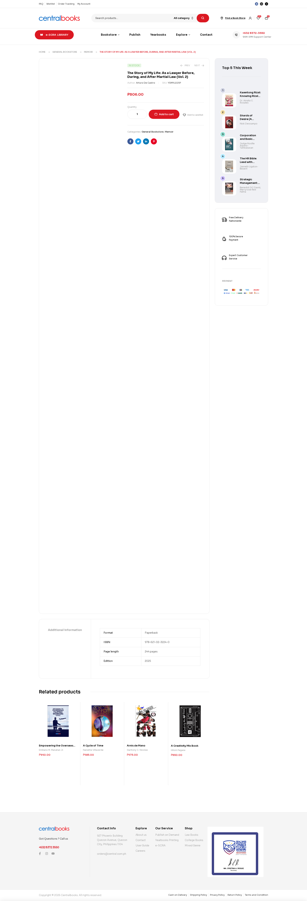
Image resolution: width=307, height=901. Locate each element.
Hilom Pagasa (178, 750)
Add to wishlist (195, 115)
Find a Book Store (235, 18)
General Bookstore (64, 52)
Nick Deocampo (248, 123)
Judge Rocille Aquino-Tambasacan (247, 145)
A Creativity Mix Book (184, 745)
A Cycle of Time (93, 745)
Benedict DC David (250, 187)
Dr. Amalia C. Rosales (246, 101)
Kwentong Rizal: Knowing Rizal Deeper (250, 96)
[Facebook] (256, 4)
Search (203, 18)
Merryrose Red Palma (248, 190)
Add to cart (166, 114)
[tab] (65, 630)
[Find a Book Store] (221, 18)
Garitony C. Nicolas (137, 750)
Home (42, 52)
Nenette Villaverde (93, 750)
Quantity (132, 107)
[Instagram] (261, 4)
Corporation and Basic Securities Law (249, 139)
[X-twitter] (266, 4)
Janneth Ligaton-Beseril (249, 167)
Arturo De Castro (145, 82)
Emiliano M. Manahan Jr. (51, 750)
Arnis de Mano (136, 745)
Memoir (88, 52)
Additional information (65, 630)
